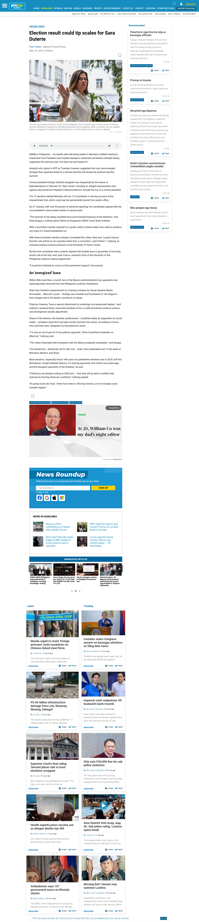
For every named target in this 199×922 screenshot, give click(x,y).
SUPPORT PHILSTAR (186, 8)
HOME (36, 8)
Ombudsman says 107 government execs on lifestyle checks (50, 889)
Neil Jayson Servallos (94, 709)
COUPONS (150, 8)
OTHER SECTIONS (165, 8)
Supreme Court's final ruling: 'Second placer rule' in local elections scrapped (49, 767)
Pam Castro (35, 46)
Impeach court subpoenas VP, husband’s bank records (103, 702)
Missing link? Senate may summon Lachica (100, 885)
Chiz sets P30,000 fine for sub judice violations (103, 763)
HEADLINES (46, 8)
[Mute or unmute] (109, 146)
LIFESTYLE (128, 8)
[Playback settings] (117, 146)
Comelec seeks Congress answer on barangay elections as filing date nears (103, 642)
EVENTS (139, 8)
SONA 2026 (93, 14)
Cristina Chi (90, 835)
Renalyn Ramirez (92, 651)
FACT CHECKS (174, 14)
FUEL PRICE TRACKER (126, 14)
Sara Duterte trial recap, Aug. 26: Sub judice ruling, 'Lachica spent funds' (103, 826)
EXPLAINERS (160, 14)
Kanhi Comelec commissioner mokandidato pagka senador (147, 165)
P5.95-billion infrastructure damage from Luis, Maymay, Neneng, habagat (49, 706)
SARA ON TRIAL (79, 14)
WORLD (77, 8)
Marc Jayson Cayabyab (95, 770)
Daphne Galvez (38, 898)
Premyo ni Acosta (140, 80)
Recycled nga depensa (143, 110)
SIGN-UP (103, 488)
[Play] (34, 146)
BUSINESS (87, 8)
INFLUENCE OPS (145, 14)
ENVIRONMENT (189, 14)
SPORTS (98, 8)
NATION (68, 8)
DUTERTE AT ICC (107, 14)
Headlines (37, 26)
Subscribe (190, 4)
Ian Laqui (36, 715)
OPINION (58, 8)
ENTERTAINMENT (112, 8)
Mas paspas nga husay (143, 207)
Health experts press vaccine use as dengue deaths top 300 (52, 826)
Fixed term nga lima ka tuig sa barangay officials (148, 33)
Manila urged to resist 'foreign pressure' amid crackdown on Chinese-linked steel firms (50, 644)
